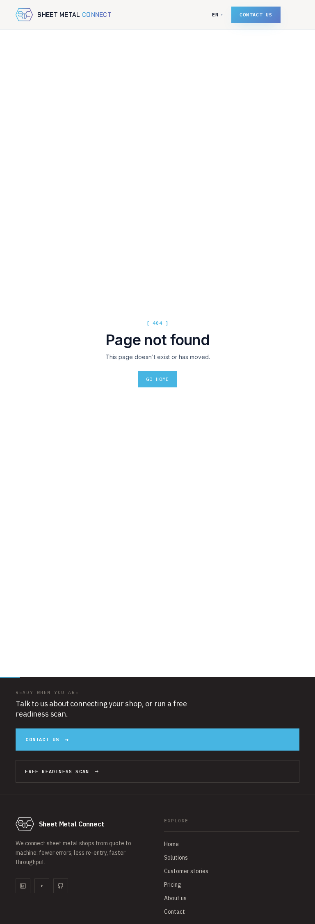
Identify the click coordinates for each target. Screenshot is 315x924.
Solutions (176, 857)
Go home (157, 379)
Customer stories (186, 871)
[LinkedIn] (23, 885)
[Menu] (294, 14)
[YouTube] (41, 885)
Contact (174, 911)
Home (171, 844)
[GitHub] (60, 885)
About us (175, 898)
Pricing (172, 884)
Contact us (256, 14)
